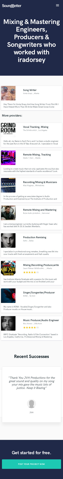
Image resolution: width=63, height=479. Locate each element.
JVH (31, 412)
